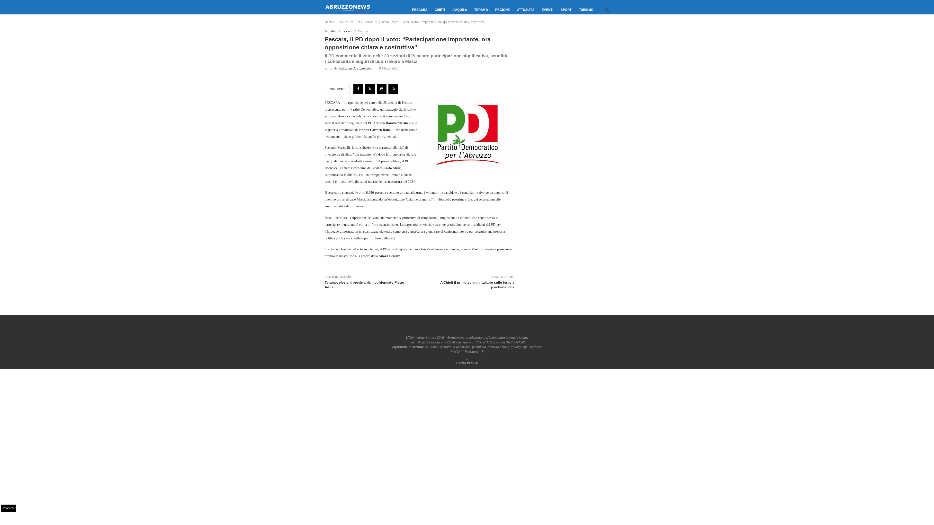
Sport (566, 10)
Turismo (586, 10)
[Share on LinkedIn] (381, 89)
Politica (355, 22)
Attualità (525, 10)
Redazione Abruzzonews (355, 68)
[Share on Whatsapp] (393, 89)
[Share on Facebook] (358, 89)
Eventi (547, 10)
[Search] (606, 10)
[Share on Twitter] (370, 89)
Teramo (481, 10)
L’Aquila (459, 10)
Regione (502, 10)
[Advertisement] (568, 78)
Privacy (8, 508)
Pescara (419, 10)
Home (328, 22)
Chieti (440, 10)
